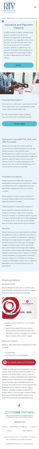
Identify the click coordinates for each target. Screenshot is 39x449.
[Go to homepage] (9, 7)
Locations (9, 430)
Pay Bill (18, 65)
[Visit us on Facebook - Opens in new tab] (19, 405)
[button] (35, 7)
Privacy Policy (24, 437)
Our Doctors (33, 426)
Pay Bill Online (19, 124)
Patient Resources (12, 18)
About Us (4, 426)
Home (4, 18)
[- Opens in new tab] (19, 362)
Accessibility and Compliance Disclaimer (21, 439)
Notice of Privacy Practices (11, 437)
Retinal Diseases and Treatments (18, 426)
